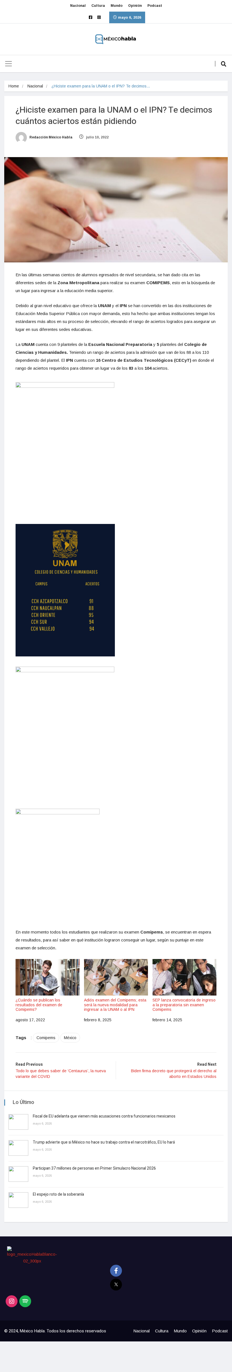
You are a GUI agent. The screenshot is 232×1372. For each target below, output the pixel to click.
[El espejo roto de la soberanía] (18, 1200)
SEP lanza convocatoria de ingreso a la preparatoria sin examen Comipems (184, 1005)
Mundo (117, 6)
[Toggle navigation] (8, 63)
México (70, 1037)
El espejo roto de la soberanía (59, 1194)
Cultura (98, 6)
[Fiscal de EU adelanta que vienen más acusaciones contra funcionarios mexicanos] (18, 1122)
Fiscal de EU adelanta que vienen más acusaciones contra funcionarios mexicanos (104, 1116)
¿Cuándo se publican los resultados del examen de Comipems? (39, 1005)
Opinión (135, 6)
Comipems (45, 1037)
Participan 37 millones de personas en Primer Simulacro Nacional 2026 (95, 1168)
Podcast (154, 6)
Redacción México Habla (50, 137)
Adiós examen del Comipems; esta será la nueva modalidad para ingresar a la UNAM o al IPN (115, 1005)
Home (13, 86)
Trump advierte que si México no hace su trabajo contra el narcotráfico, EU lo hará (104, 1142)
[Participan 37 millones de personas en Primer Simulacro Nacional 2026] (18, 1174)
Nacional (78, 6)
